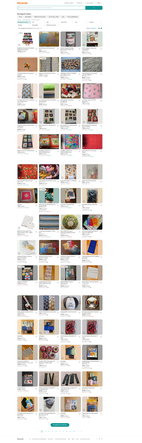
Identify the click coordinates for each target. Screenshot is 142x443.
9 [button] (70, 431)
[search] (94, 8)
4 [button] (52, 431)
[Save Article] (36, 48)
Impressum (50, 439)
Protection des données (60, 439)
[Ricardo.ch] (22, 3)
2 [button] (45, 431)
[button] (69, 3)
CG (29, 439)
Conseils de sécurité (85, 439)
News (73, 439)
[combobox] (51, 8)
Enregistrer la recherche (60, 425)
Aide (69, 439)
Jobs (77, 439)
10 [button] (73, 431)
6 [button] (59, 431)
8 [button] (66, 431)
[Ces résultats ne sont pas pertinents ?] (41, 28)
